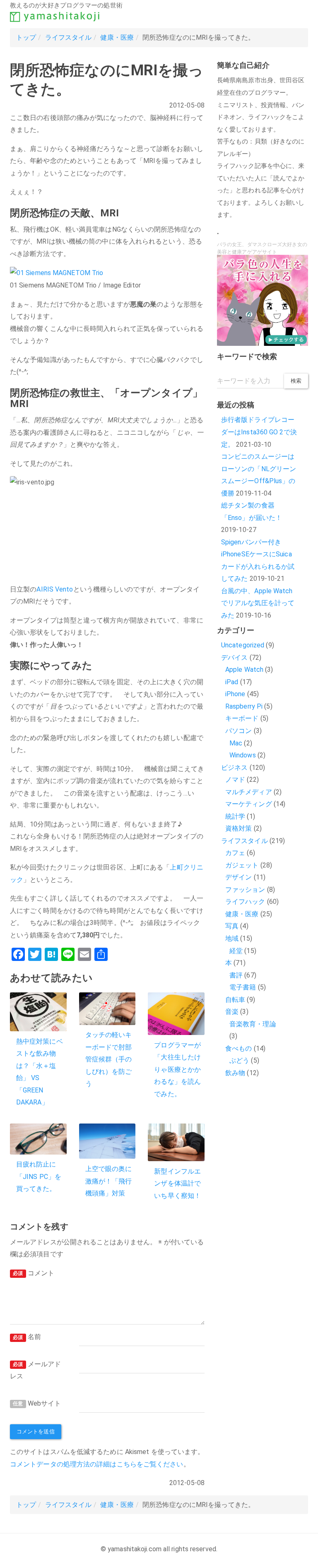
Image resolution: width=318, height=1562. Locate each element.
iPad (231, 682)
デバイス (234, 657)
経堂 (236, 951)
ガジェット (242, 865)
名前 (27, 1337)
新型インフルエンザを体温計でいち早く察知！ (177, 1183)
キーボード (242, 718)
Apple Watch (244, 669)
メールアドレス (35, 1370)
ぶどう (239, 1060)
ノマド (235, 779)
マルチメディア (248, 792)
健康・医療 (117, 37)
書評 (236, 975)
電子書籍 (242, 987)
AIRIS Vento (54, 589)
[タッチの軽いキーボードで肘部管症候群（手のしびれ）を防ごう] (107, 1008)
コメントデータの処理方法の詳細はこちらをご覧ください (96, 1464)
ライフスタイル (68, 37)
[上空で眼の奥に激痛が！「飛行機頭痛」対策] (107, 1141)
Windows (242, 755)
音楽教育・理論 (252, 1024)
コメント (33, 1273)
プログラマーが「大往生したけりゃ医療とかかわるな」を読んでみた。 (177, 1069)
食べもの (238, 1048)
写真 (231, 926)
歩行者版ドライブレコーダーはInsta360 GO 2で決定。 (259, 432)
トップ (26, 37)
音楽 (231, 1012)
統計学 (235, 816)
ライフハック (245, 902)
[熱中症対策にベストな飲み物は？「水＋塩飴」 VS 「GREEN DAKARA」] (38, 1011)
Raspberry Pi (244, 706)
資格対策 (238, 828)
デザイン (238, 877)
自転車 (235, 1000)
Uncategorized (242, 645)
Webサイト (37, 1403)
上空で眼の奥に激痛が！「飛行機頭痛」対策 (108, 1181)
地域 (231, 938)
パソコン (238, 731)
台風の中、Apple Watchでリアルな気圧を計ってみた (257, 603)
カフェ (235, 853)
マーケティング (248, 804)
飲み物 (235, 1073)
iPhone (235, 694)
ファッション (245, 890)
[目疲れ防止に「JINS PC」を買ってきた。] (38, 1139)
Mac (235, 743)
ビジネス (234, 767)
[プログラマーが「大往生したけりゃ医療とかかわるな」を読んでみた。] (176, 1013)
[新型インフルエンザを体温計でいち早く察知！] (176, 1142)
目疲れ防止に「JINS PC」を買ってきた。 (38, 1176)
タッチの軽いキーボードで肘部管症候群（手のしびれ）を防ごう (108, 1059)
